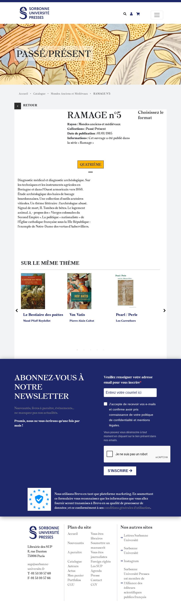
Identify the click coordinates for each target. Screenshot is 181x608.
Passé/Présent (96, 128)
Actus (71, 570)
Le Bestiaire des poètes (43, 314)
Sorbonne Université (131, 550)
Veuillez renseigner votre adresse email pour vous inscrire (128, 379)
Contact (96, 580)
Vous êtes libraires (97, 535)
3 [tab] (90, 350)
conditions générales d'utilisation (127, 507)
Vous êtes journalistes (99, 554)
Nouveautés (76, 543)
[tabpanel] (44, 303)
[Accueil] (36, 12)
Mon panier (76, 575)
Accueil (23, 93)
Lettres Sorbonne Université (136, 537)
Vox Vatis (77, 314)
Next (164, 310)
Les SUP (96, 566)
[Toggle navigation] (157, 15)
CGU (71, 584)
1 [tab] (77, 350)
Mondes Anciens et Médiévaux (69, 93)
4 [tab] (97, 350)
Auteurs (73, 566)
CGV (94, 584)
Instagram (131, 561)
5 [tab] (104, 350)
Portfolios (74, 580)
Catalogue (39, 93)
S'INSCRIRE (118, 471)
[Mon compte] (131, 13)
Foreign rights (101, 561)
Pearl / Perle (127, 314)
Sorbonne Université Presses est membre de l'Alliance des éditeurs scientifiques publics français (136, 583)
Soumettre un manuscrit (100, 545)
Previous (16, 310)
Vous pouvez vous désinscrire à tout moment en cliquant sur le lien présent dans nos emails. (130, 436)
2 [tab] (84, 350)
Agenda (96, 570)
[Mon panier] (138, 13)
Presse (95, 575)
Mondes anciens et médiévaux (100, 124)
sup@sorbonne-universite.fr (38, 566)
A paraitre (75, 552)
